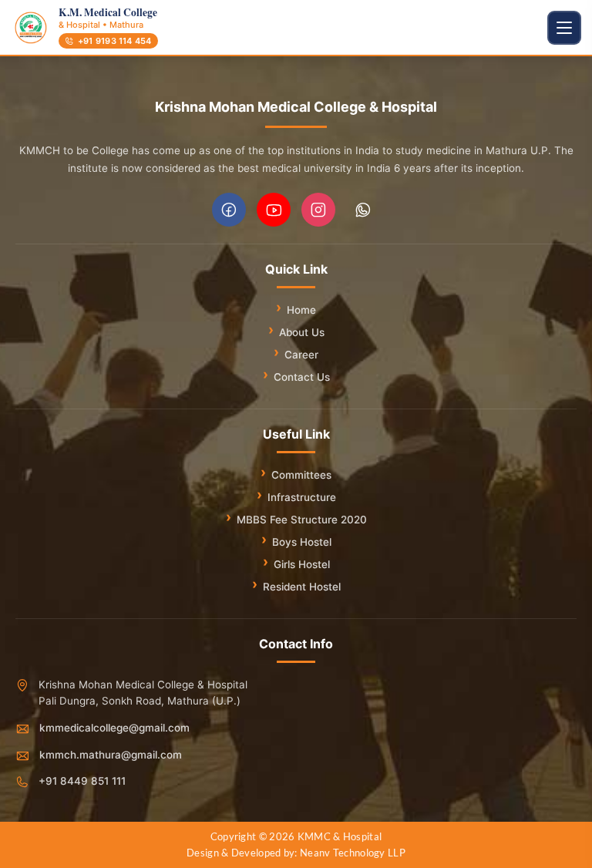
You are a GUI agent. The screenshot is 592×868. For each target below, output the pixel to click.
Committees (301, 475)
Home (301, 310)
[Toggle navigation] (564, 28)
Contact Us (302, 377)
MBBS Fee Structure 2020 (302, 519)
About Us (302, 332)
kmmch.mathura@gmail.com (110, 755)
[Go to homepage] (31, 28)
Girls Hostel (302, 564)
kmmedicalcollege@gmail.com (114, 728)
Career (301, 354)
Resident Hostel (302, 586)
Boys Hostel (301, 542)
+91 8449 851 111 (82, 781)
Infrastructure (301, 497)
